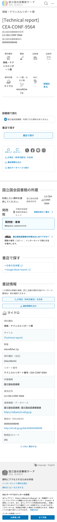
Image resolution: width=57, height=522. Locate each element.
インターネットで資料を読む (14, 483)
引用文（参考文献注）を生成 (20, 157)
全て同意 (42, 517)
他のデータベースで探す (18, 167)
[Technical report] (13, 337)
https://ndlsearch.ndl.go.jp (18, 412)
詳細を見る (46, 85)
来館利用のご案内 (41, 211)
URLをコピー (17, 152)
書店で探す (28, 135)
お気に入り (8, 152)
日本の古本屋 (13, 265)
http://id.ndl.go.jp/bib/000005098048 (23, 428)
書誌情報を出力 (14, 162)
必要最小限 (15, 517)
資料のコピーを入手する (13, 487)
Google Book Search (17, 269)
